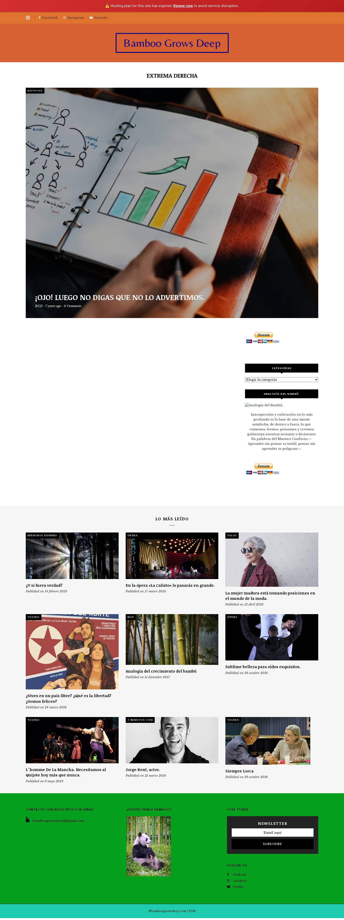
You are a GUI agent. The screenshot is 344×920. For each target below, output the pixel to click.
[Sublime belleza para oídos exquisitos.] (271, 637)
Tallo (232, 535)
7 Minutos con (140, 719)
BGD (131, 617)
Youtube (238, 886)
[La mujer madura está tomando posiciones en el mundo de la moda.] (271, 559)
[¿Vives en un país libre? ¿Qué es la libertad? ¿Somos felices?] (72, 651)
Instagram (240, 880)
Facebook (239, 874)
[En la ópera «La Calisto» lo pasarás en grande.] (172, 555)
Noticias (35, 90)
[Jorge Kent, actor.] (172, 740)
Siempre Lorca (239, 771)
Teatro (34, 617)
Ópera (133, 535)
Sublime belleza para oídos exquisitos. (263, 666)
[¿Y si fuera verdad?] (72, 555)
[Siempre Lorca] (271, 741)
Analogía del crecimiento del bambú (161, 671)
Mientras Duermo (42, 535)
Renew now (183, 6)
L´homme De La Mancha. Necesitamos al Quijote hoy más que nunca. (66, 772)
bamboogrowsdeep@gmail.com (58, 821)
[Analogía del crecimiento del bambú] (172, 639)
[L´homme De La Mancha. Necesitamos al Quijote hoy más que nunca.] (72, 740)
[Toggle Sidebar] (28, 18)
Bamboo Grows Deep (172, 42)
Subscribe (272, 844)
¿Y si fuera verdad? (44, 585)
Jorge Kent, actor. (143, 769)
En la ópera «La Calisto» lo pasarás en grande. (170, 585)
